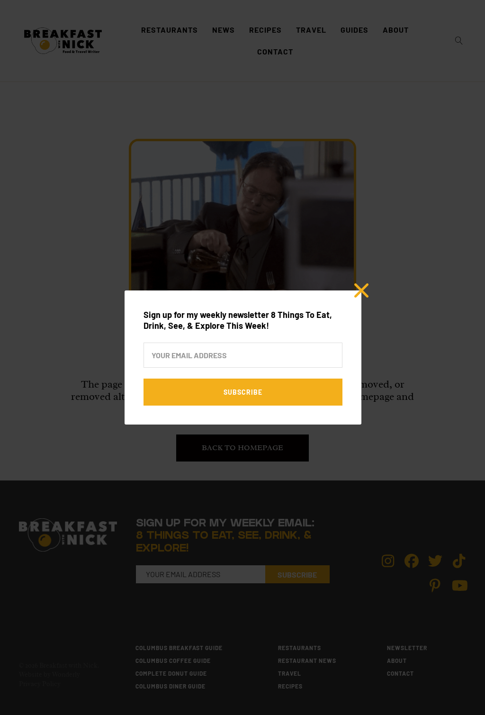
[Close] (361, 290)
